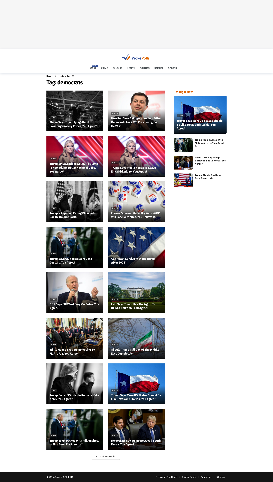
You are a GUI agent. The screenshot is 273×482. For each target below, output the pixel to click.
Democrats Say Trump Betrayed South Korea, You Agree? (210, 160)
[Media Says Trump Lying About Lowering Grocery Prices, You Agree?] (74, 111)
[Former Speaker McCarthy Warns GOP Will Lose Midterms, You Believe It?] (136, 201)
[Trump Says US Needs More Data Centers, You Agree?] (74, 247)
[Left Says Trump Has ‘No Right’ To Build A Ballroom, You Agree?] (136, 292)
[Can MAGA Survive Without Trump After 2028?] (136, 247)
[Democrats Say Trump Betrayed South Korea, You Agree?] (136, 429)
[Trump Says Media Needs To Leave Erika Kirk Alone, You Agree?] (136, 156)
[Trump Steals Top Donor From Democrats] (183, 180)
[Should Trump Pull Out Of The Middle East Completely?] (136, 338)
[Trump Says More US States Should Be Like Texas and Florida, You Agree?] (136, 383)
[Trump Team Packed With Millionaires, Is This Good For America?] (74, 429)
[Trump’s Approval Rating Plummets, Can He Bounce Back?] (74, 201)
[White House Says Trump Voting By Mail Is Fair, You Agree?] (74, 338)
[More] (182, 68)
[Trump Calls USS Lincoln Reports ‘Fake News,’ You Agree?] (74, 383)
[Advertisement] (136, 24)
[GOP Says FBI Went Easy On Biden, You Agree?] (74, 292)
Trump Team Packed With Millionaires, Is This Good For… (209, 143)
